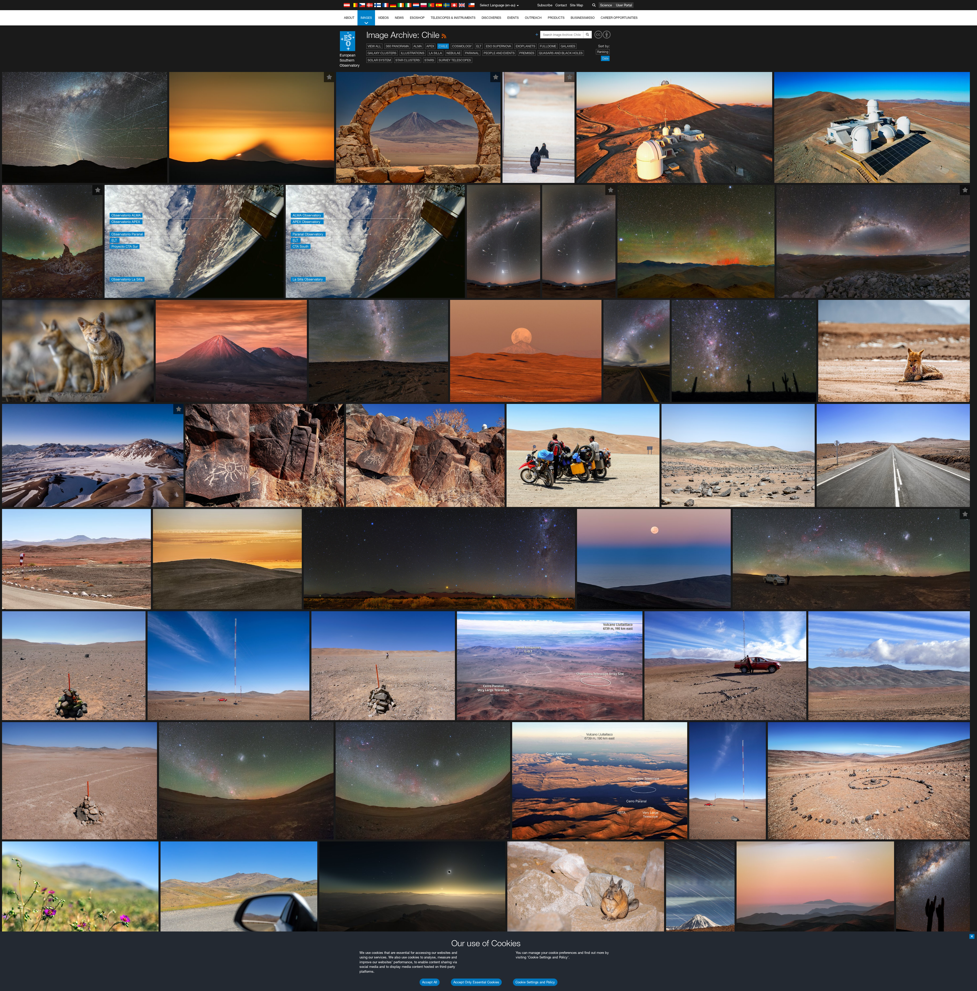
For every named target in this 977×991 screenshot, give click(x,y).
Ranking (602, 52)
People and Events (499, 53)
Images (366, 18)
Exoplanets (525, 46)
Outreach (533, 18)
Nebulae (454, 53)
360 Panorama (397, 46)
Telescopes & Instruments (453, 18)
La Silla (435, 53)
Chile (443, 46)
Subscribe (544, 5)
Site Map (576, 5)
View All (374, 46)
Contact (561, 5)
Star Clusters (407, 60)
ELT (478, 46)
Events (513, 18)
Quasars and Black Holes (561, 53)
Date (605, 58)
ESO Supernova (498, 46)
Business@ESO (583, 18)
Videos (383, 18)
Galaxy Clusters (382, 53)
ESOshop (417, 18)
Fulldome (548, 46)
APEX (430, 46)
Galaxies (568, 46)
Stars (429, 60)
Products (556, 18)
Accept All (429, 982)
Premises (526, 53)
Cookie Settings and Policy (535, 982)
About (349, 18)
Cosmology (462, 46)
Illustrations (412, 53)
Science (606, 5)
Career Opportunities (619, 18)
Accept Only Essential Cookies (476, 982)
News (399, 18)
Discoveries (491, 18)
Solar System (379, 60)
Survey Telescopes (455, 60)
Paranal (472, 53)
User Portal (624, 5)
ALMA (417, 46)
